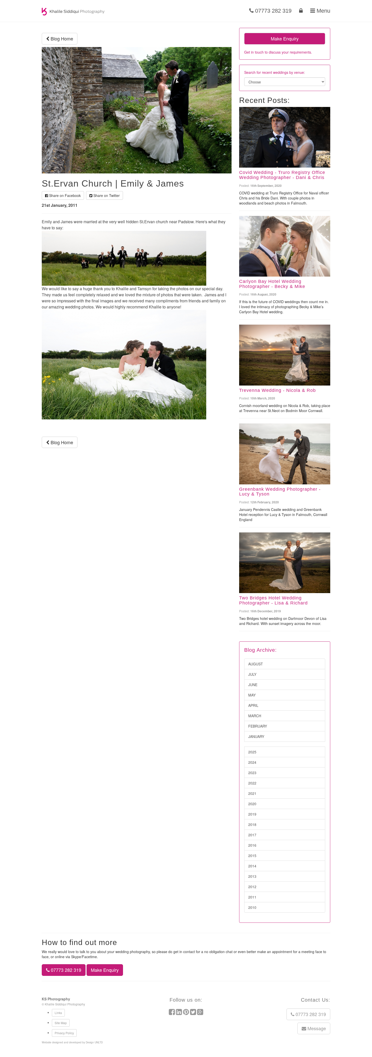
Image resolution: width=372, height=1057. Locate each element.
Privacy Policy (64, 1033)
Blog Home (61, 38)
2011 (252, 896)
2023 (252, 772)
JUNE (252, 684)
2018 (252, 824)
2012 (252, 886)
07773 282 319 (273, 11)
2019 (252, 814)
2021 (252, 793)
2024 (252, 762)
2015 (252, 855)
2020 (252, 803)
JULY (252, 674)
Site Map (61, 1023)
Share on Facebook (64, 195)
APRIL (253, 705)
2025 (252, 751)
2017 (252, 834)
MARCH (254, 715)
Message (316, 1028)
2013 (252, 876)
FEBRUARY (257, 726)
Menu (322, 11)
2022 (252, 782)
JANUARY (256, 736)
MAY (252, 695)
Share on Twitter (106, 195)
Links (58, 1012)
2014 (252, 865)
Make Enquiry (285, 38)
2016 (252, 845)
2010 (252, 907)
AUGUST (255, 663)
